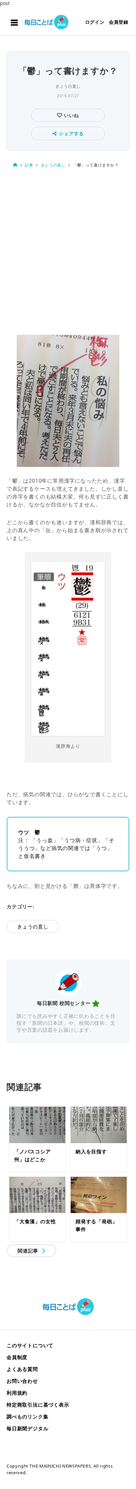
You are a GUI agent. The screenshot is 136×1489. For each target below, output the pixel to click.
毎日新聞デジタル (27, 1428)
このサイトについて (30, 1345)
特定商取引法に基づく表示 (38, 1404)
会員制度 (17, 1357)
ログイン (95, 22)
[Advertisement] (68, 252)
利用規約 (17, 1392)
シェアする (71, 133)
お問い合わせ (22, 1381)
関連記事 (27, 1250)
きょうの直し (68, 86)
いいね (70, 115)
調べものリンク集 (27, 1416)
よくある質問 (22, 1369)
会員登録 (118, 22)
